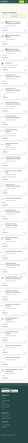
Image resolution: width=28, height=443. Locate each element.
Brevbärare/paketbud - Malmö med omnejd (13, 370)
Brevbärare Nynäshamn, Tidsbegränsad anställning (12, 103)
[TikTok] (10, 431)
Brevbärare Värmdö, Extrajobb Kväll (13, 171)
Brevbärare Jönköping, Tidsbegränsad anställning (12, 291)
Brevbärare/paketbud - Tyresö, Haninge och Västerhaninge (14, 277)
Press (2, 409)
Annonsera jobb (5, 416)
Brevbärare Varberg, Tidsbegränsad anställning (12, 116)
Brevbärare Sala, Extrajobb (12, 357)
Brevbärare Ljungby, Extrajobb (13, 251)
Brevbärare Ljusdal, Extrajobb (13, 345)
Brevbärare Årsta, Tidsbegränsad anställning (12, 185)
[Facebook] (7, 431)
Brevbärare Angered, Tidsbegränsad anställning (12, 50)
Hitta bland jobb (5, 407)
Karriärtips (4, 427)
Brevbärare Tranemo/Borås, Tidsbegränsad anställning (13, 158)
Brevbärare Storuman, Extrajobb (11, 130)
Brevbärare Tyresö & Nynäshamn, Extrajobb (11, 224)
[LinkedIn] (5, 431)
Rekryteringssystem (6, 418)
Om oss (3, 398)
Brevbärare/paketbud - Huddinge (11, 238)
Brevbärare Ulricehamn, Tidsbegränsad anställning (13, 22)
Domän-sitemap (5, 405)
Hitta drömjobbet (5, 425)
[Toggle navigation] (26, 2)
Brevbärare (8, 63)
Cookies (3, 402)
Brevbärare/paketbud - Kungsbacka (11, 318)
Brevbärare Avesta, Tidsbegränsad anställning (12, 75)
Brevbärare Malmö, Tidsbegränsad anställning (12, 211)
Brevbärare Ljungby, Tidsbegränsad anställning (12, 264)
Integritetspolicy (5, 400)
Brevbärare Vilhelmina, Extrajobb (11, 144)
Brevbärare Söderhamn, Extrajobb (11, 332)
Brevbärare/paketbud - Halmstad (13, 36)
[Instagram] (2, 431)
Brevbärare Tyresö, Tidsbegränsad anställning (12, 89)
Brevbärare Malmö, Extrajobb (13, 198)
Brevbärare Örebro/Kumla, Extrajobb (12, 305)
